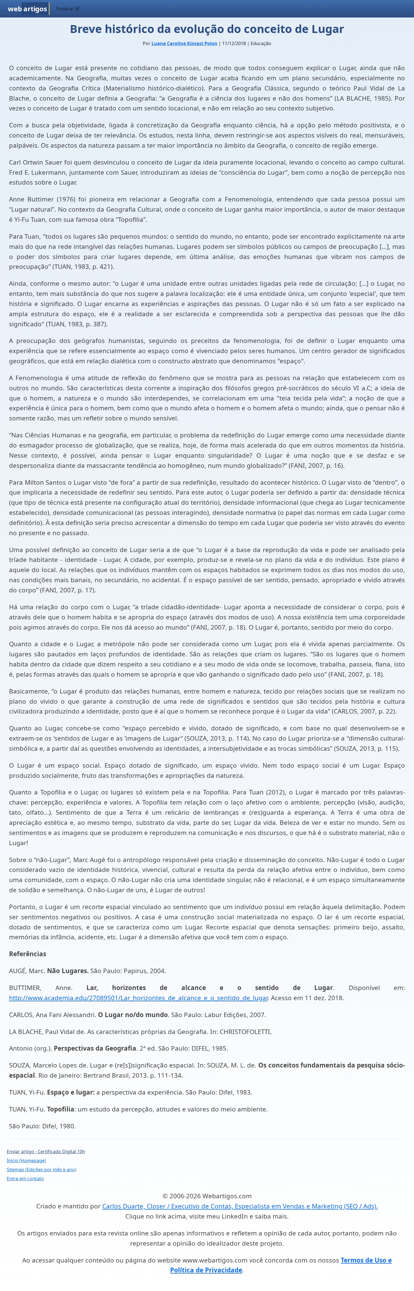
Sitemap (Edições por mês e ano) (41, 1169)
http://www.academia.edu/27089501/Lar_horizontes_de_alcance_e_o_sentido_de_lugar (138, 997)
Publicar (65, 9)
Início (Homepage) (26, 1160)
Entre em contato (25, 1178)
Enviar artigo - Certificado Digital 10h (46, 1151)
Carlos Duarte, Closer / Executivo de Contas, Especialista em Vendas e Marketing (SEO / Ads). (240, 1206)
